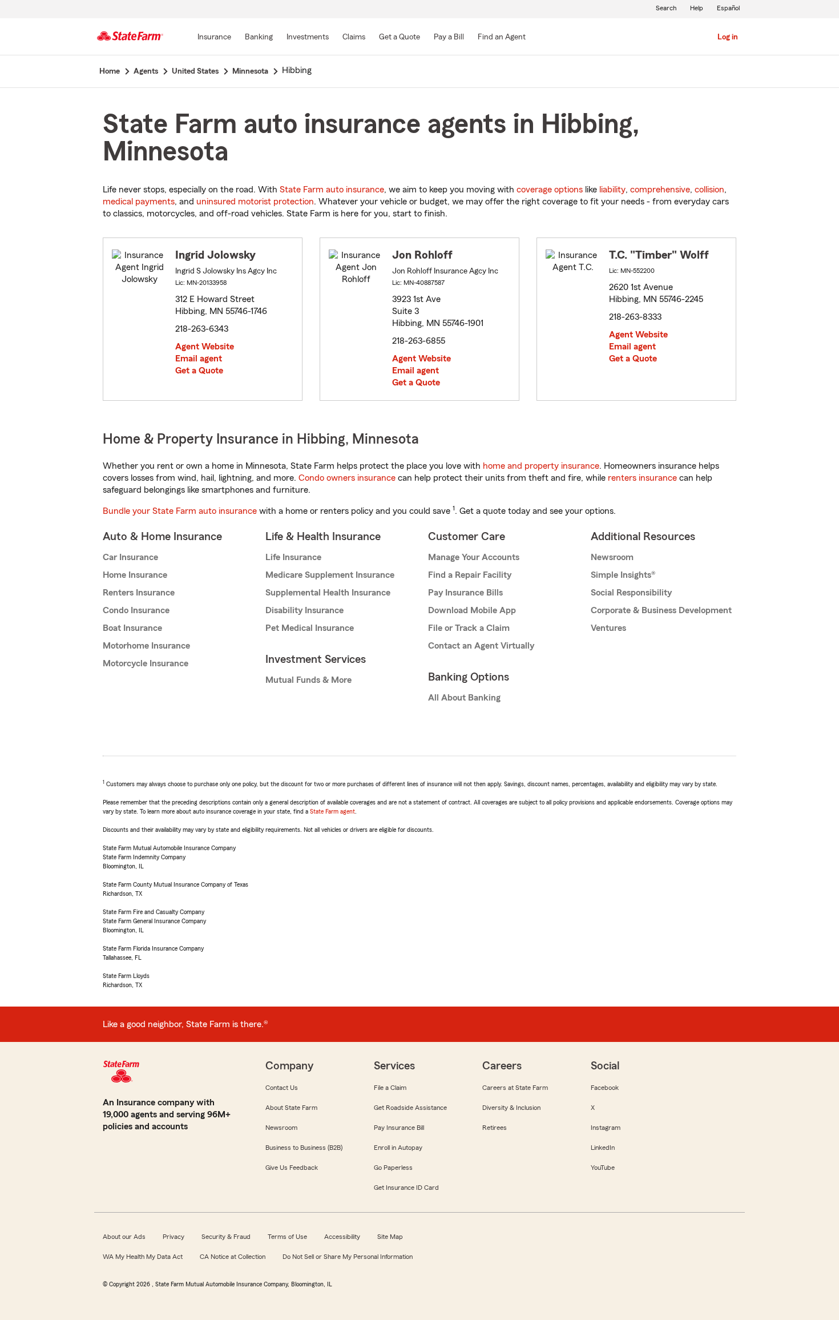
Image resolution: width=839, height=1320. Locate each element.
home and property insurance (541, 465)
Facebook (605, 1087)
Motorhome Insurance (146, 645)
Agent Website (204, 346)
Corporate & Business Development (661, 610)
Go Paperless (393, 1167)
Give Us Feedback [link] (291, 1167)
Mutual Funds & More (308, 680)
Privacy (173, 1236)
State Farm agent (332, 811)
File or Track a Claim (469, 628)
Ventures (608, 628)
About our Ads (124, 1236)
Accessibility (342, 1236)
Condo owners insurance (347, 477)
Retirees (494, 1127)
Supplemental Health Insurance (327, 592)
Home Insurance (135, 574)
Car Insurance (130, 557)
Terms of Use (287, 1236)
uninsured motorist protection (255, 201)
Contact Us (281, 1087)
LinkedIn (603, 1147)
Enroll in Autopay (398, 1147)
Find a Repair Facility (469, 574)
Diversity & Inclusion (511, 1107)
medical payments (139, 201)
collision (709, 189)
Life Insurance (293, 557)
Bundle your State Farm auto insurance (180, 511)
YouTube (603, 1167)
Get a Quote (199, 370)
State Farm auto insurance (332, 189)
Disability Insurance (304, 610)
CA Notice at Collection (232, 1256)
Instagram (605, 1127)
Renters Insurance (139, 592)
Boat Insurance (132, 628)
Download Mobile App (472, 610)
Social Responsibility (631, 592)
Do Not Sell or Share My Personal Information (348, 1256)
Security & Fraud (226, 1236)
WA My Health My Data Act (143, 1256)
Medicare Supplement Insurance (329, 574)
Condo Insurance (136, 610)
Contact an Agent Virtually (481, 645)
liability (612, 189)
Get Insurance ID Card (406, 1187)
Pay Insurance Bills (465, 592)
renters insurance (642, 477)
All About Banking (464, 697)
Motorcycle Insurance (145, 663)
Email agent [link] (198, 358)
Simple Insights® (623, 574)
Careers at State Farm (515, 1087)
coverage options (550, 189)
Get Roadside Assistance (410, 1107)
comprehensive (660, 189)
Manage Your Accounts (473, 557)
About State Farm (291, 1107)
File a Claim (390, 1087)
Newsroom (612, 557)
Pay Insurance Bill (399, 1127)
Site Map (390, 1236)
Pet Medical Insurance (309, 628)
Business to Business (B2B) (303, 1147)
